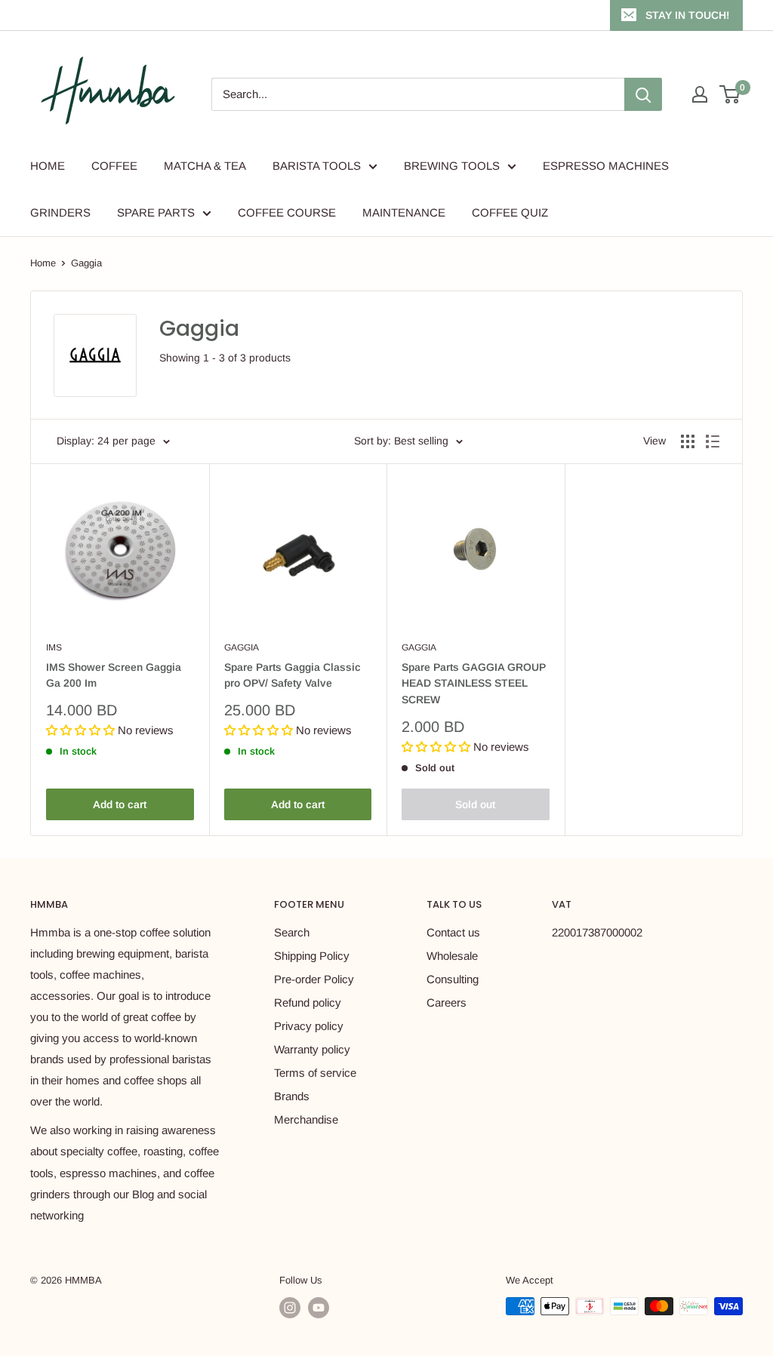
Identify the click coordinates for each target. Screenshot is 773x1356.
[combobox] (417, 94)
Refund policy (307, 1002)
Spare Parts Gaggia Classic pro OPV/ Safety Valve (292, 675)
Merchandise (306, 1119)
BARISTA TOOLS (317, 165)
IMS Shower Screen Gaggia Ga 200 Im (113, 675)
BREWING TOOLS (452, 165)
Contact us (453, 932)
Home (43, 263)
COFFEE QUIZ (510, 212)
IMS (54, 647)
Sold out (475, 804)
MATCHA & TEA (205, 165)
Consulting (453, 979)
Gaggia (86, 263)
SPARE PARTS (156, 212)
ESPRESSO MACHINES (606, 165)
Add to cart (119, 804)
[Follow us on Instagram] (289, 1307)
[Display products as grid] (687, 441)
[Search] (643, 94)
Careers (447, 1002)
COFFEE (114, 165)
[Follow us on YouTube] (318, 1307)
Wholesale (452, 955)
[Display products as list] (712, 441)
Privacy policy (308, 1025)
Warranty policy (312, 1049)
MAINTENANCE (403, 212)
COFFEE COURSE (287, 212)
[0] (730, 94)
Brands (292, 1096)
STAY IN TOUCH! (687, 15)
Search (292, 932)
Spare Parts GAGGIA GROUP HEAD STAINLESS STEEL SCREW (474, 683)
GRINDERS (60, 212)
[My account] (699, 94)
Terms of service (315, 1072)
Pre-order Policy (314, 979)
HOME (47, 165)
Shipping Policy (312, 955)
